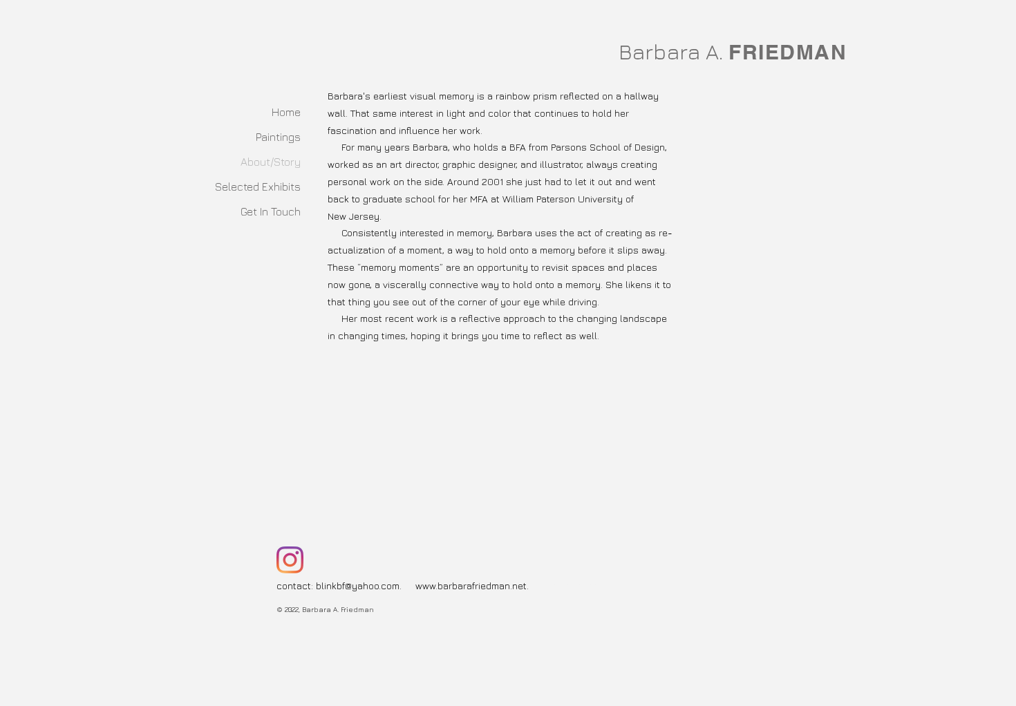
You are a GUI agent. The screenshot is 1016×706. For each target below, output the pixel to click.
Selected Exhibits (258, 186)
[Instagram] (289, 559)
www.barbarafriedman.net (471, 585)
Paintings (278, 137)
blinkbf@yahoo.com (357, 585)
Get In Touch (271, 211)
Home (286, 112)
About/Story (271, 161)
